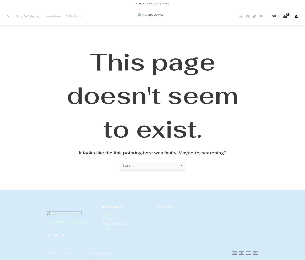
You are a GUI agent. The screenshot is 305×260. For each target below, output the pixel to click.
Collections (73, 16)
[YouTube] (261, 16)
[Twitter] (254, 16)
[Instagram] (241, 16)
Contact (107, 228)
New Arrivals (53, 16)
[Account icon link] (296, 16)
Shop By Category (28, 16)
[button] (8, 16)
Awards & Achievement (116, 223)
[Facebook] (247, 16)
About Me (108, 214)
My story (107, 219)
